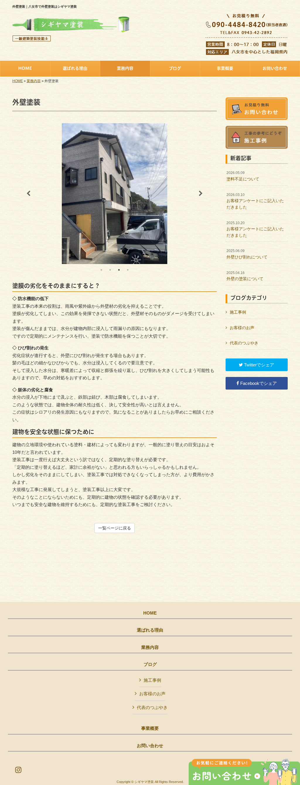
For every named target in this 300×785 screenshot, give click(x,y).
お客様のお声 (242, 327)
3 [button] (119, 270)
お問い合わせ (150, 745)
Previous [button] (28, 194)
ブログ (150, 664)
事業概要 (150, 728)
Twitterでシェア (258, 364)
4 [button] (128, 270)
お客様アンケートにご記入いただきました (255, 201)
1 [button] (101, 270)
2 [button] (110, 270)
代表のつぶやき (244, 343)
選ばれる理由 (150, 630)
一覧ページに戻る (114, 528)
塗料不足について (242, 176)
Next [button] (201, 194)
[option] (114, 193)
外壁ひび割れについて (246, 254)
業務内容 (34, 81)
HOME (17, 81)
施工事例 (238, 312)
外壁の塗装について (244, 276)
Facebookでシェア (258, 383)
